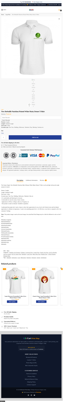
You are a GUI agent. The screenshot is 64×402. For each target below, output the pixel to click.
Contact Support (31, 384)
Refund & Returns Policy (31, 379)
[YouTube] (34, 395)
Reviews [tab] (43, 180)
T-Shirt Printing (51, 254)
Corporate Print (29, 252)
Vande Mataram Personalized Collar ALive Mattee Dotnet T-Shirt (15, 297)
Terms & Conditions (31, 373)
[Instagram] (31, 395)
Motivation (23, 257)
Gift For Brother (53, 252)
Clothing (23, 252)
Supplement (43, 257)
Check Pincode (6, 120)
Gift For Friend (7, 254)
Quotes (38, 257)
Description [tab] (20, 180)
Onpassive (34, 257)
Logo (19, 257)
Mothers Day (44, 254)
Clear (2, 133)
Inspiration (14, 257)
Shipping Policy (31, 382)
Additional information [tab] (32, 180)
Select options (12, 301)
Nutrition (28, 257)
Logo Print (8, 14)
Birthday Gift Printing (14, 252)
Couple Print (36, 252)
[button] (60, 10)
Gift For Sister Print (16, 254)
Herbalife (24, 254)
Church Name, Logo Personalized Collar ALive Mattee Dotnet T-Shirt (44, 297)
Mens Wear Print (36, 254)
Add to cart (35, 137)
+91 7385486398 (26, 2)
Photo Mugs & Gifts (31, 362)
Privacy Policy (31, 376)
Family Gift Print (44, 252)
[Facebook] (28, 395)
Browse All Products (31, 357)
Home (2, 14)
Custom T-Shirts (31, 360)
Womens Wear (6, 256)
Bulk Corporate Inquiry (31, 365)
